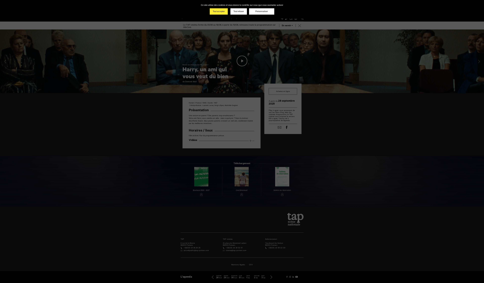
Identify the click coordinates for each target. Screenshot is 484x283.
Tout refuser (238, 11)
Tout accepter (219, 11)
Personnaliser (261, 11)
